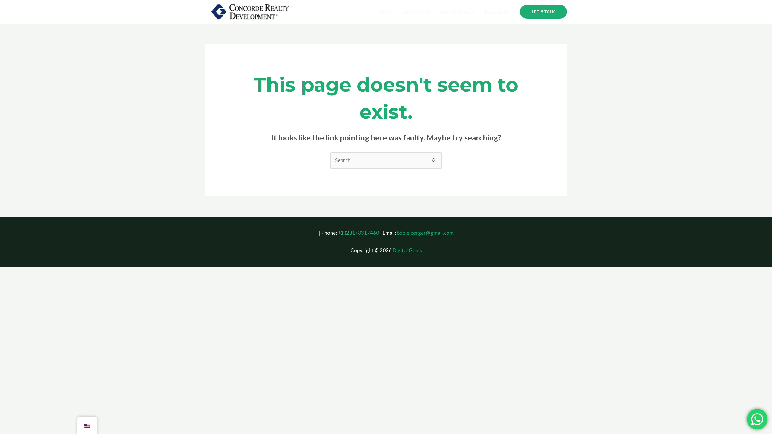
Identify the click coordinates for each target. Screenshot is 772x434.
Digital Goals (407, 250)
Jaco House (416, 11)
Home (386, 11)
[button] (543, 12)
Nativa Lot (497, 11)
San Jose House (457, 11)
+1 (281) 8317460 (358, 233)
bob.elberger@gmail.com (425, 233)
